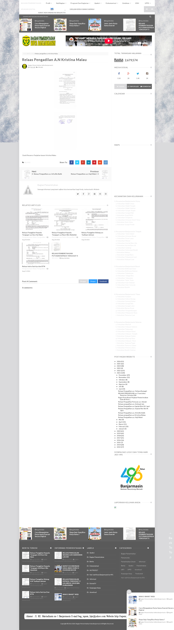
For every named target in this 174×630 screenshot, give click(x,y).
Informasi (93, 579)
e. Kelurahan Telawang (124, 278)
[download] (131, 496)
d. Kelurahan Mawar (123, 241)
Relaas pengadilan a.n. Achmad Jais (131, 404)
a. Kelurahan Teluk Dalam (125, 234)
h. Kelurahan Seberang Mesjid (127, 250)
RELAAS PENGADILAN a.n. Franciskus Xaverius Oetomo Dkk (132, 394)
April (121, 422)
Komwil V (93, 583)
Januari (122, 429)
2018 (119, 436)
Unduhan (125, 3)
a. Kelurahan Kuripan (123, 296)
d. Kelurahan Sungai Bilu (124, 303)
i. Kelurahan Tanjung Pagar (125, 343)
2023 (119, 368)
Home (25, 53)
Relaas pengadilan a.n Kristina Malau (54, 59)
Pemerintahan (141, 566)
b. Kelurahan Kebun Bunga (125, 299)
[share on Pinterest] (94, 162)
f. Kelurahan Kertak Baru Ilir (126, 245)
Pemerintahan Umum (128, 562)
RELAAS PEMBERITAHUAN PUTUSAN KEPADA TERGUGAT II (111, 26)
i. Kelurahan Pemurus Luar (125, 315)
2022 (119, 371)
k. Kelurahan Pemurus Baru (126, 348)
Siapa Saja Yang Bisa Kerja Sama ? (152, 619)
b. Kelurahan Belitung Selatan (127, 271)
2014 (119, 445)
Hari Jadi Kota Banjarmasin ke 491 (101, 575)
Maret (121, 424)
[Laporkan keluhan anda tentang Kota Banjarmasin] (115, 507)
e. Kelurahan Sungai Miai (125, 213)
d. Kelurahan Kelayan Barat (126, 331)
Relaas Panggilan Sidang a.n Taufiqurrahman (39, 580)
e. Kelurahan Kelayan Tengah (126, 334)
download (93, 592)
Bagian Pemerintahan (97, 557)
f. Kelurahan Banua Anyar (125, 308)
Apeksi (92, 553)
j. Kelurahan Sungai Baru (125, 255)
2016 (119, 440)
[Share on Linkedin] (89, 162)
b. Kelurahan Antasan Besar (126, 236)
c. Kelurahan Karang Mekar (126, 301)
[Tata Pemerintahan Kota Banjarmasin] (39, 40)
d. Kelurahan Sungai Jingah (125, 210)
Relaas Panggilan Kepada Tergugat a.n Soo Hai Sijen (40, 555)
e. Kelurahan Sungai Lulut (125, 306)
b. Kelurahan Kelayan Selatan (126, 327)
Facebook (103, 281)
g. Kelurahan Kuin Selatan (125, 283)
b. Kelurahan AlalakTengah (125, 206)
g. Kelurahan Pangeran (124, 217)
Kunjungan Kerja (95, 588)
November (123, 377)
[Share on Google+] (83, 162)
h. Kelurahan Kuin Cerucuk (125, 285)
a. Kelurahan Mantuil (123, 324)
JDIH (137, 3)
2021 (119, 373)
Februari (122, 426)
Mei (120, 420)
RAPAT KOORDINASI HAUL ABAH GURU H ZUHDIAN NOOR (71, 568)
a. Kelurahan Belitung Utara (126, 269)
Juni (120, 389)
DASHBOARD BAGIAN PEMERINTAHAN (35, 16)
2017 (119, 438)
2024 (119, 366)
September (123, 382)
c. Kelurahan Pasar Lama (125, 238)
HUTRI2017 (94, 570)
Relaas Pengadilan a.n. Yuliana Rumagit (132, 391)
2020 (119, 431)
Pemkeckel (139, 574)
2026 (119, 361)
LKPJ (122, 570)
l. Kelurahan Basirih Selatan (126, 350)
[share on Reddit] (106, 162)
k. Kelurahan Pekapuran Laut (126, 257)
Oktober (122, 380)
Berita (92, 561)
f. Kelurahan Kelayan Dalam (126, 336)
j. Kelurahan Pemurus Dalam (126, 345)
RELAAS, (40, 67)
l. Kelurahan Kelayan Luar (125, 259)
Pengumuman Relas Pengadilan (33, 237)
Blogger (83, 281)
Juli (120, 386)
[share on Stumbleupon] (100, 162)
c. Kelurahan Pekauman (124, 329)
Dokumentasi (94, 566)
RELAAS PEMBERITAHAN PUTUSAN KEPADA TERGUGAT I (146, 26)
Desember (123, 375)
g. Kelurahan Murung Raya (125, 338)
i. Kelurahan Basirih (123, 287)
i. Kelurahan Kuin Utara (124, 222)
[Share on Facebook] (71, 162)
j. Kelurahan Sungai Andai (125, 224)
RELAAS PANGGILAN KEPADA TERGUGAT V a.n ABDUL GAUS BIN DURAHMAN (71, 582)
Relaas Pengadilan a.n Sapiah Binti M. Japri (134, 406)
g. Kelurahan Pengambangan (126, 310)
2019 (119, 433)
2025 (119, 364)
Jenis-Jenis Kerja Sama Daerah (76, 24)
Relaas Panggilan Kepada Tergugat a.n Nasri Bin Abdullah (40, 568)
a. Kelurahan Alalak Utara (125, 204)
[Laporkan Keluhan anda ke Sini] (125, 519)
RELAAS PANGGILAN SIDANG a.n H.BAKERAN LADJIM (72, 555)
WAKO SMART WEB (147, 596)
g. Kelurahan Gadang (123, 248)
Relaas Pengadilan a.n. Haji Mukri (130, 417)
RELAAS (31, 53)
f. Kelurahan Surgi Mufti (124, 215)
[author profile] (24, 68)
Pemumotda (125, 558)
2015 (119, 442)
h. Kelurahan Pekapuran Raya (126, 313)
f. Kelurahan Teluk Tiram (125, 280)
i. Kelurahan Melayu (123, 252)
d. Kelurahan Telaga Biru (125, 276)
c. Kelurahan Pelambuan (124, 273)
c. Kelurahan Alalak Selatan (126, 208)
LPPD (129, 570)
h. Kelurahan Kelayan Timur (126, 341)
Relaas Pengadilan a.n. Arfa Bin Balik (131, 413)
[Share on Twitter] (77, 162)
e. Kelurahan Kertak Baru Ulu (126, 243)
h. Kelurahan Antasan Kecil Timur (128, 220)
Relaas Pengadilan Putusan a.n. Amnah (132, 402)
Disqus (93, 281)
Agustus (122, 384)
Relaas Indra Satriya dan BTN (33, 266)
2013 (119, 447)
